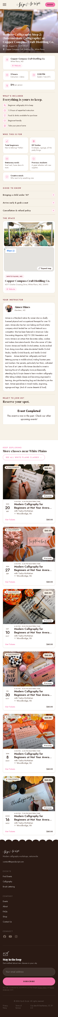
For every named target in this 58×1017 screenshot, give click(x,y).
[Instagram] (16, 937)
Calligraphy (7, 881)
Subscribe (29, 981)
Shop (5, 916)
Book (50, 4)
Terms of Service (18, 1007)
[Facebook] (4, 937)
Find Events (7, 876)
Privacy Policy (42, 987)
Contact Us (7, 921)
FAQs (5, 911)
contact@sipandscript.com (13, 861)
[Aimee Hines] (9, 308)
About (5, 906)
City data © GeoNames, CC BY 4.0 (41, 1007)
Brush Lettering (9, 886)
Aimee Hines (22, 307)
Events (5, 901)
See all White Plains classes (24, 457)
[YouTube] (10, 937)
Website (17, 65)
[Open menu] (5, 4)
